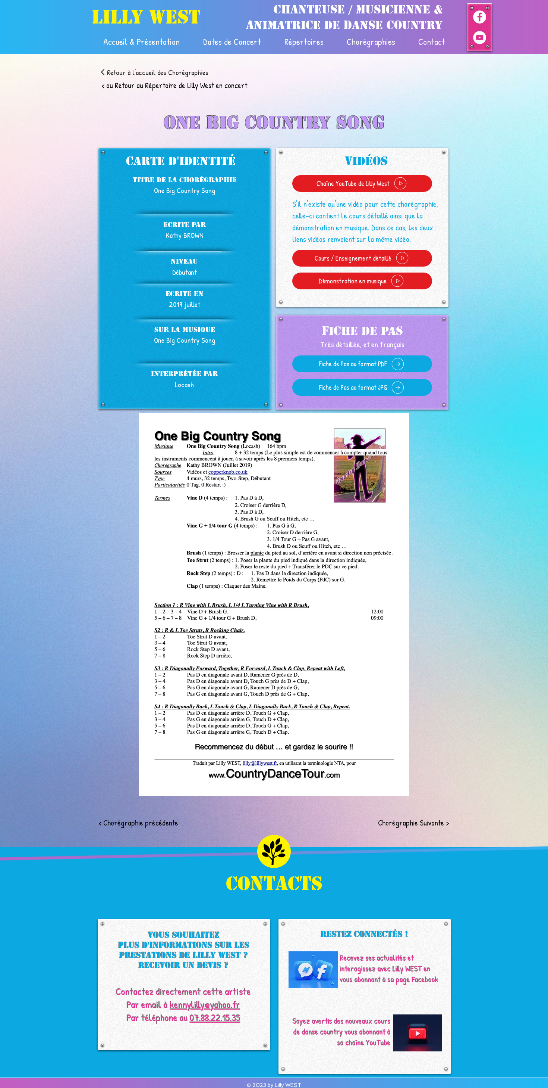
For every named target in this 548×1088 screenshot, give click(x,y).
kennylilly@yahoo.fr (205, 1004)
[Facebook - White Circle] (479, 17)
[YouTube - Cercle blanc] (479, 37)
